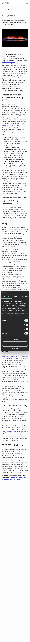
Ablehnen (15, 348)
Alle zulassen (15, 339)
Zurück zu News (9, 10)
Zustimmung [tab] (6, 296)
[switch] (26, 325)
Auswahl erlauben (15, 344)
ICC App (9, 227)
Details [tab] (15, 296)
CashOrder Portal (11, 431)
